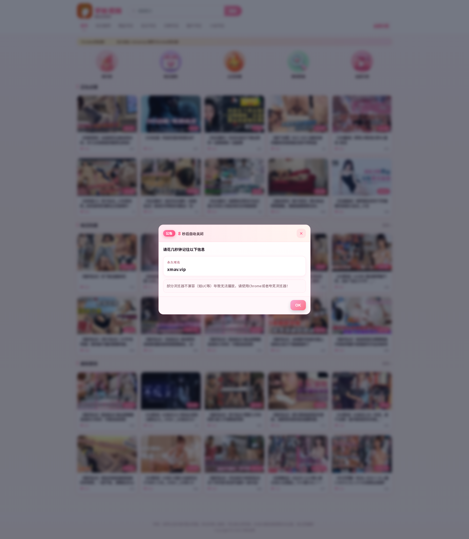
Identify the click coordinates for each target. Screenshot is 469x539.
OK (298, 305)
